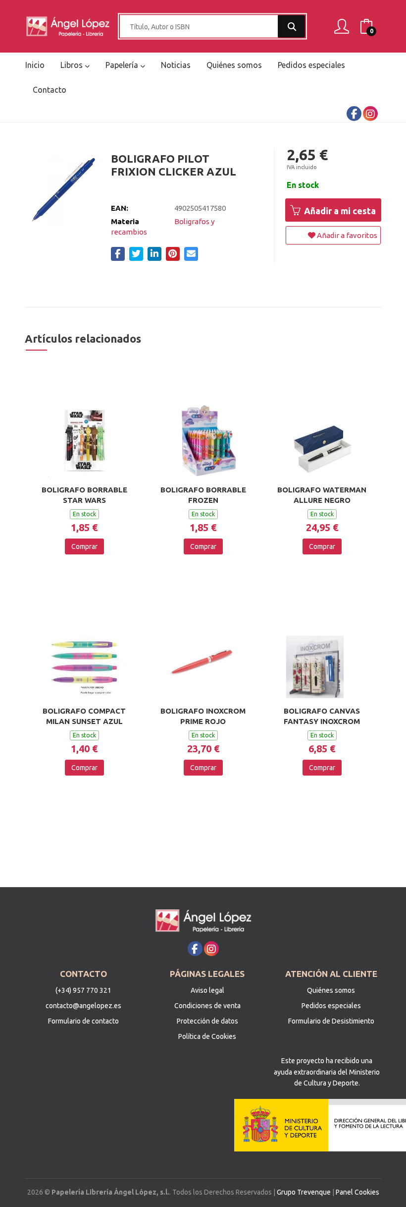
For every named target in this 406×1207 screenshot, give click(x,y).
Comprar (84, 546)
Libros (72, 64)
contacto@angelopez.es (83, 1006)
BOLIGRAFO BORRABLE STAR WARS (84, 494)
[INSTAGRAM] (370, 113)
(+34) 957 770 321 (83, 990)
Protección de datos (207, 1021)
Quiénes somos (331, 990)
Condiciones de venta (207, 1006)
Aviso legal (207, 990)
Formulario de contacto (83, 1021)
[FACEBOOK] (354, 113)
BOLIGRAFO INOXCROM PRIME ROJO (203, 716)
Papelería (122, 64)
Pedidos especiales (331, 1006)
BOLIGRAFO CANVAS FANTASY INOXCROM (322, 716)
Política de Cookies (207, 1036)
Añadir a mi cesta (339, 211)
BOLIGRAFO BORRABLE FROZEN (203, 494)
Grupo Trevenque (304, 1192)
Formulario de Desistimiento (331, 1021)
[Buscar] (291, 26)
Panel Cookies (357, 1192)
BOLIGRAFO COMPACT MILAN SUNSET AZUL (84, 716)
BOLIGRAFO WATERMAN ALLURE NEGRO (321, 494)
